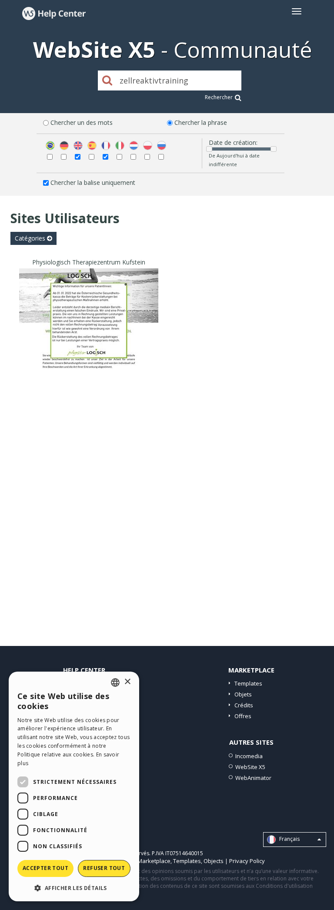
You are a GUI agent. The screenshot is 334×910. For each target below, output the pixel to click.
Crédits (243, 705)
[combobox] (115, 682)
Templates (248, 683)
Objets (243, 694)
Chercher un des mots (81, 122)
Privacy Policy (247, 861)
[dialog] (74, 786)
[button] (73, 888)
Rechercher (219, 97)
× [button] (127, 682)
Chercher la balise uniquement (92, 182)
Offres (242, 716)
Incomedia (249, 756)
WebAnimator (253, 778)
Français (289, 839)
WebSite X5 (250, 767)
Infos (89, 365)
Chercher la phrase (200, 122)
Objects (214, 861)
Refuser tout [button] (104, 868)
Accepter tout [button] (45, 868)
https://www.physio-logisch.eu (89, 331)
